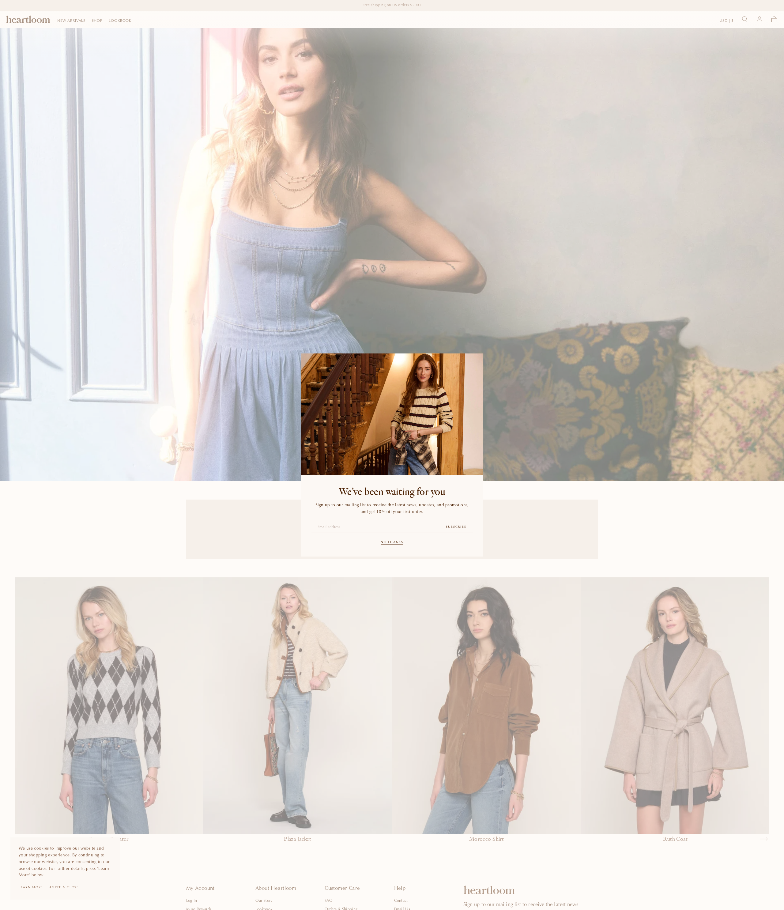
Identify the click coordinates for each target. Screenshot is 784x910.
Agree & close (64, 887)
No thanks (392, 542)
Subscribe (456, 527)
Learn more (31, 887)
